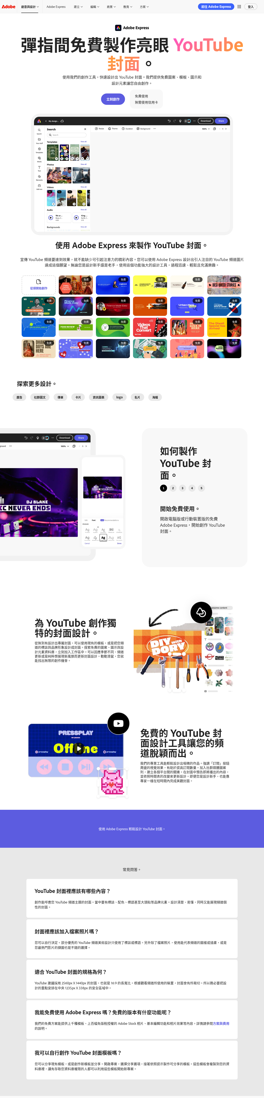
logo (119, 397)
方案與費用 (221, 1023)
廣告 (19, 397)
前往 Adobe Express (216, 6)
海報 (155, 397)
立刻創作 (113, 99)
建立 (77, 6)
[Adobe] (8, 6)
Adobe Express (56, 6)
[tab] (163, 488)
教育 (126, 6)
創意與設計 (28, 6)
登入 (251, 6)
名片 (137, 397)
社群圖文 (40, 397)
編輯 (93, 6)
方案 (143, 6)
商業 (110, 6)
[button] (239, 6)
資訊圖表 (98, 397)
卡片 (78, 397)
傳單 (60, 397)
